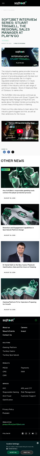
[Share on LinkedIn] (4, 152)
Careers (24, 327)
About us (6, 327)
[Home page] (20, 3)
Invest (23, 331)
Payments (25, 368)
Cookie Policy (22, 446)
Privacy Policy (8, 409)
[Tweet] (12, 152)
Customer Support (28, 396)
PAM (23, 372)
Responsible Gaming (11, 392)
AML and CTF (26, 388)
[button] (20, 449)
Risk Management (28, 392)
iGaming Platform (10, 347)
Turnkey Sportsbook (11, 355)
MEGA (5, 368)
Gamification (8, 400)
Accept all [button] (13, 452)
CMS (4, 372)
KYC (4, 388)
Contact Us (7, 335)
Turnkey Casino (9, 351)
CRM (5, 375)
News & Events (9, 331)
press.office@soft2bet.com (14, 424)
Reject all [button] (27, 452)
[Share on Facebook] (8, 152)
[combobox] (38, 443)
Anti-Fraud (7, 396)
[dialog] (20, 448)
